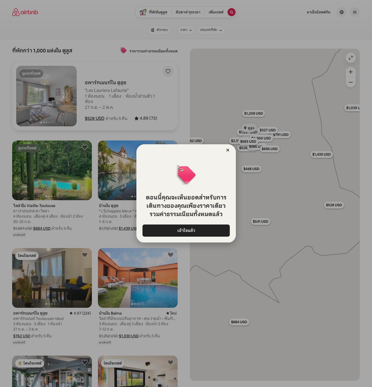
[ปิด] (228, 150)
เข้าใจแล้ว (186, 230)
